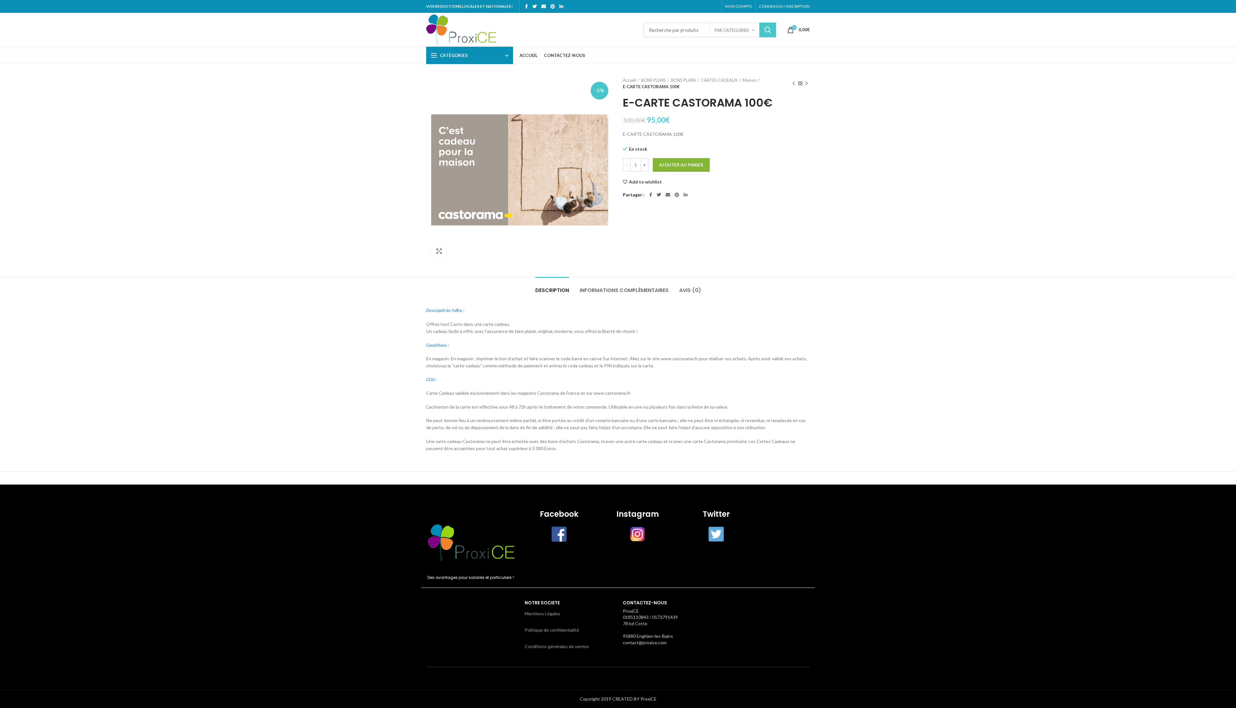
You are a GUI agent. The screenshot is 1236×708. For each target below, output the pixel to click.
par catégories (732, 30)
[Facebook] (526, 6)
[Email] (543, 6)
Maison (749, 80)
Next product (806, 83)
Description (552, 290)
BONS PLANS (653, 80)
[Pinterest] (552, 6)
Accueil (629, 80)
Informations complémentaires (624, 290)
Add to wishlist (645, 182)
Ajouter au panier (681, 164)
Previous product (794, 83)
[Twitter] (534, 6)
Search (767, 30)
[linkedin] (561, 6)
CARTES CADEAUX (719, 80)
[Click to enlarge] (439, 251)
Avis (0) (690, 290)
